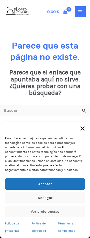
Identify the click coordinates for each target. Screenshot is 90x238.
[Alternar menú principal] (80, 11)
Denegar (45, 197)
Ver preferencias (45, 211)
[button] (82, 128)
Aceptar (45, 184)
